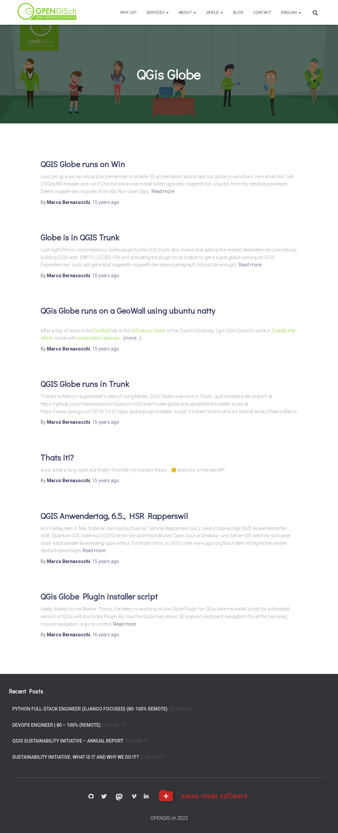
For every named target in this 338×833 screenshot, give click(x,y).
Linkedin (146, 796)
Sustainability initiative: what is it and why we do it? (75, 757)
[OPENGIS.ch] (47, 12)
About (186, 12)
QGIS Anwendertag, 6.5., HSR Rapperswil (114, 515)
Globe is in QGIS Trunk (80, 237)
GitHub (91, 796)
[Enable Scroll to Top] (325, 820)
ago (105, 202)
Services (155, 12)
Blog (238, 12)
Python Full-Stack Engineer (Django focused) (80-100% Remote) (90, 709)
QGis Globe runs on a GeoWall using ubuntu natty (128, 310)
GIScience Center (148, 330)
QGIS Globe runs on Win (83, 163)
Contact (262, 12)
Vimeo (134, 796)
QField (213, 12)
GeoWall (101, 330)
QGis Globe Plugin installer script (99, 596)
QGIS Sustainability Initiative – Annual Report (67, 741)
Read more (163, 191)
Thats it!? (57, 457)
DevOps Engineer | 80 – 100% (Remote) (56, 725)
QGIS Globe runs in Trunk (85, 383)
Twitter (104, 796)
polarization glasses (99, 338)
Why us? (128, 12)
